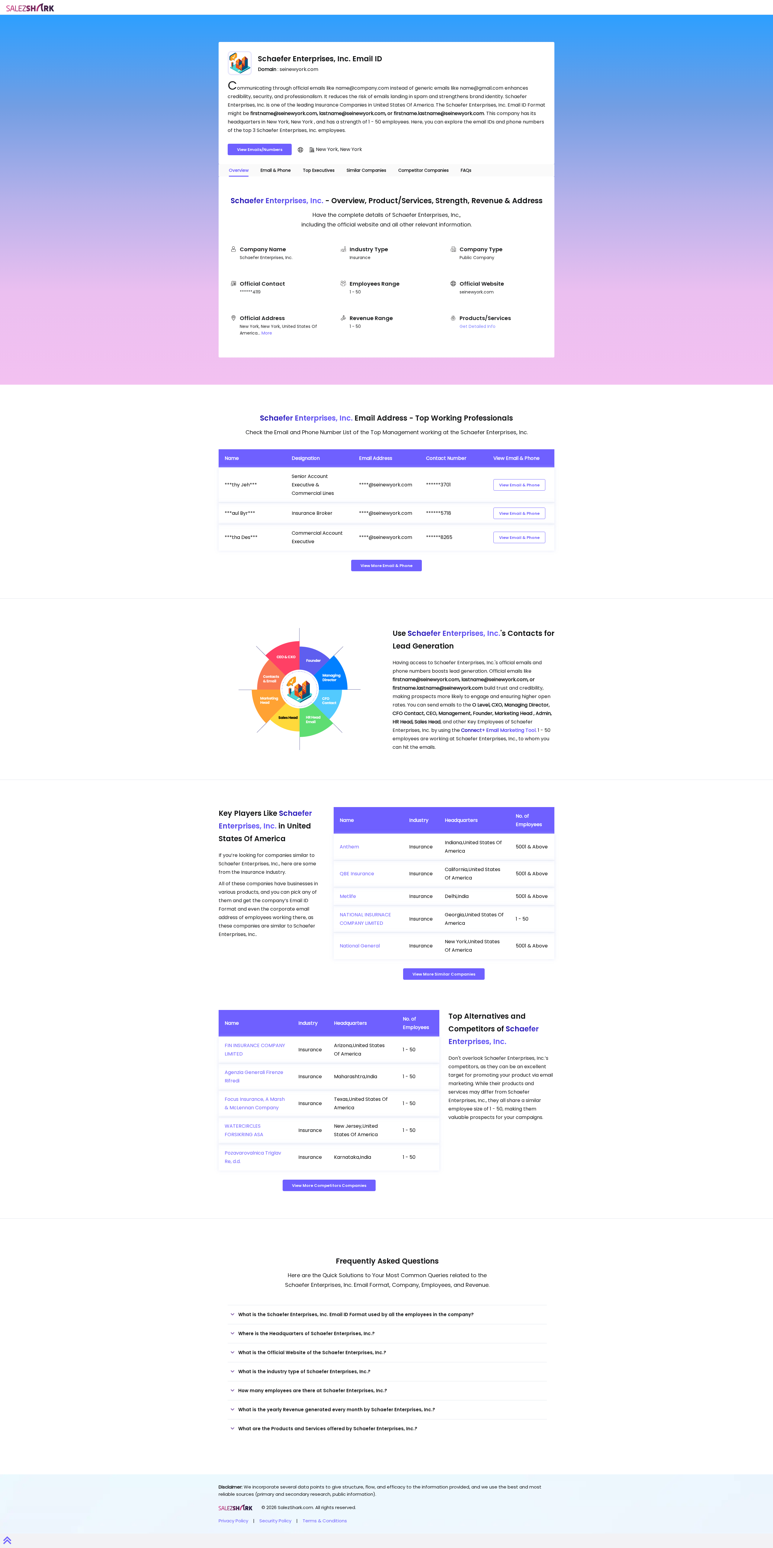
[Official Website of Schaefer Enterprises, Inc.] (300, 149)
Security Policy (275, 1521)
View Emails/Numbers (259, 149)
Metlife (348, 896)
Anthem (349, 846)
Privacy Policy (233, 1521)
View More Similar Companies (443, 974)
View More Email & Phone (386, 566)
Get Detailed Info (478, 326)
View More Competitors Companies (329, 1185)
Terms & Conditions (325, 1521)
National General (360, 945)
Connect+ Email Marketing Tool (498, 730)
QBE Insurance (357, 873)
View (519, 485)
